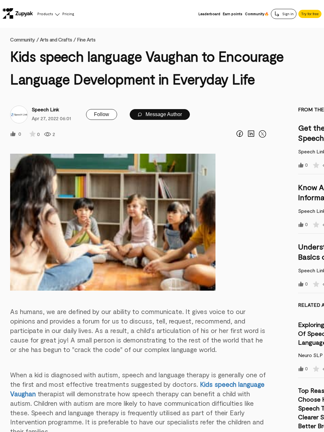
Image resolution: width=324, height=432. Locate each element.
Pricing (68, 14)
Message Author (163, 114)
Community (24, 39)
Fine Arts (86, 39)
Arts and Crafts (56, 39)
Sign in (287, 14)
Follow (101, 114)
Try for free (310, 14)
